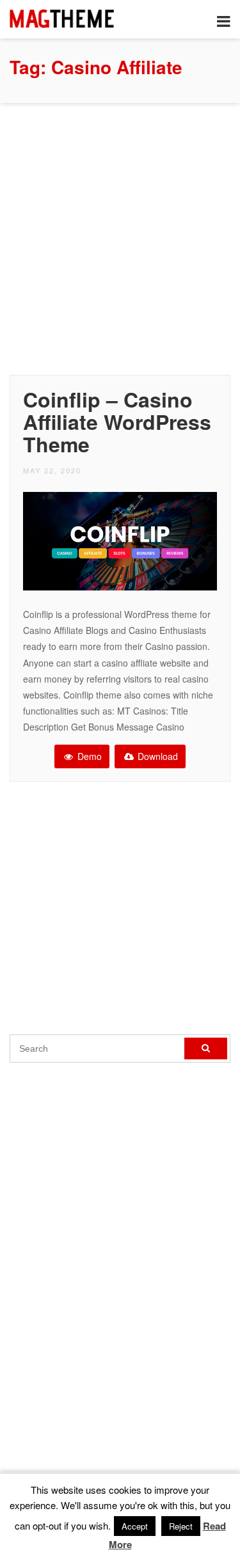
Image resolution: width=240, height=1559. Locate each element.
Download (156, 756)
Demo (88, 756)
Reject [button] (181, 1526)
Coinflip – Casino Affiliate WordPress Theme (117, 421)
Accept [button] (135, 1526)
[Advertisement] (120, 236)
